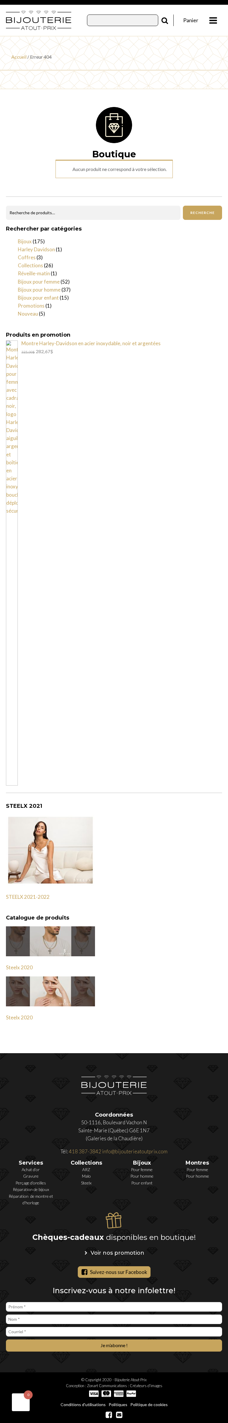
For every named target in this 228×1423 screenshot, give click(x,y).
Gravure (31, 1176)
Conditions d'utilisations (83, 1404)
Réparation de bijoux (31, 1189)
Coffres (27, 257)
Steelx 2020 (19, 967)
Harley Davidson (36, 249)
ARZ (86, 1169)
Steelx (86, 1182)
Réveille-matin (34, 273)
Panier (190, 20)
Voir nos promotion (117, 1253)
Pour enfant (142, 1182)
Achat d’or (31, 1169)
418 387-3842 (85, 1151)
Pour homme (141, 1176)
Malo (86, 1176)
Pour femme (142, 1169)
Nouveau (28, 314)
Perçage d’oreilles (30, 1182)
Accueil (18, 57)
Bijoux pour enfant (38, 298)
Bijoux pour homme (39, 290)
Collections (30, 265)
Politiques (118, 1404)
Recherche (202, 212)
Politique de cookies (149, 1404)
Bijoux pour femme (39, 282)
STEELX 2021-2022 (28, 897)
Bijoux (25, 241)
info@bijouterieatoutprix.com (134, 1151)
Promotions (31, 306)
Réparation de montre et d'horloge (31, 1199)
